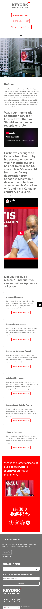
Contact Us (6, 552)
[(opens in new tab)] (19, 488)
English (9, 607)
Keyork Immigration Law (21, 5)
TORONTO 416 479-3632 (20, 15)
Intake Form (7, 556)
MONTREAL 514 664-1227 (20, 21)
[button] (21, 36)
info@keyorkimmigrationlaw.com (20, 27)
